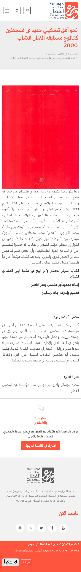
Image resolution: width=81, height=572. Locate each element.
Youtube (62, 528)
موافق (26, 562)
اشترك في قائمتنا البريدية (40, 445)
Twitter (29, 528)
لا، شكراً (10, 562)
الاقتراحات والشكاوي (41, 420)
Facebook (51, 528)
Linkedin (40, 528)
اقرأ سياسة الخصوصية (29, 550)
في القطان (62, 54)
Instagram (19, 528)
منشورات (50, 54)
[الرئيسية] (64, 10)
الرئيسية (74, 54)
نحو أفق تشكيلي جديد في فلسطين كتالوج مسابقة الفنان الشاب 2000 (42, 58)
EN (27, 10)
